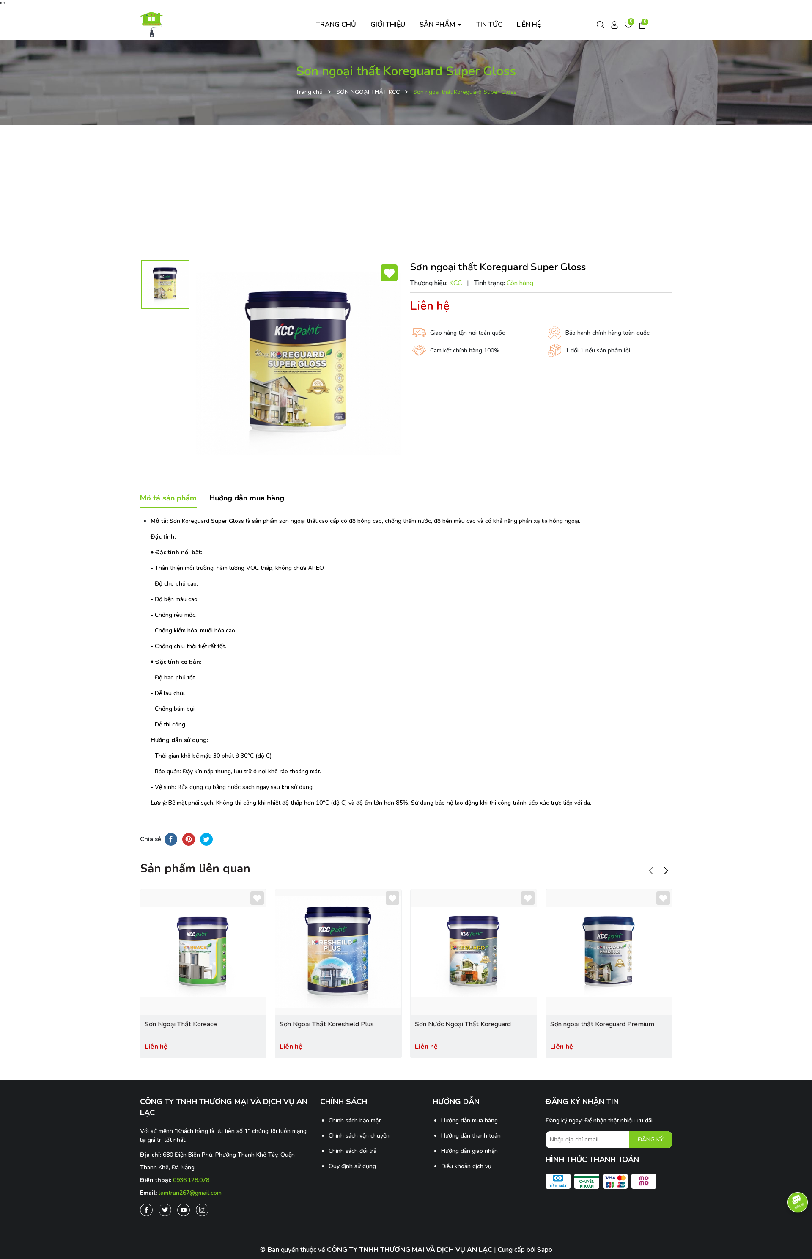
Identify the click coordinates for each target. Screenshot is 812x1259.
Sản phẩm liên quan (195, 868)
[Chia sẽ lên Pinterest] (188, 839)
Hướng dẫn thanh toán (471, 1136)
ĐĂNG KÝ (651, 1139)
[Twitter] (165, 1210)
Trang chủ (336, 24)
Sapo (544, 1249)
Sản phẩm (438, 24)
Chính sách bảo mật (355, 1120)
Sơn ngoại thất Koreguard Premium (602, 1024)
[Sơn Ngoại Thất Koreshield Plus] (338, 952)
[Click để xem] (298, 363)
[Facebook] (146, 1210)
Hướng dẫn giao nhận (469, 1151)
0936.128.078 (191, 1180)
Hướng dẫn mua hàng (469, 1120)
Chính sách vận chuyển (359, 1136)
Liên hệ (529, 24)
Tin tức (489, 24)
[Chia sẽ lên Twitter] (206, 839)
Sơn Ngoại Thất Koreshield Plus (327, 1024)
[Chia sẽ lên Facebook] (171, 839)
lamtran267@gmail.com (190, 1193)
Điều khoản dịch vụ (466, 1166)
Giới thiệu (387, 24)
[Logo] (151, 24)
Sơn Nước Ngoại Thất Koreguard (463, 1024)
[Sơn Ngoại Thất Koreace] (203, 952)
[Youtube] (183, 1210)
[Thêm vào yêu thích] (389, 272)
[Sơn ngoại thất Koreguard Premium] (609, 952)
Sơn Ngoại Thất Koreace (181, 1024)
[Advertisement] (406, 192)
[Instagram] (202, 1210)
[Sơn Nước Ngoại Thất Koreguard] (474, 952)
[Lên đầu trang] (797, 1229)
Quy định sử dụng (352, 1166)
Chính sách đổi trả (352, 1151)
